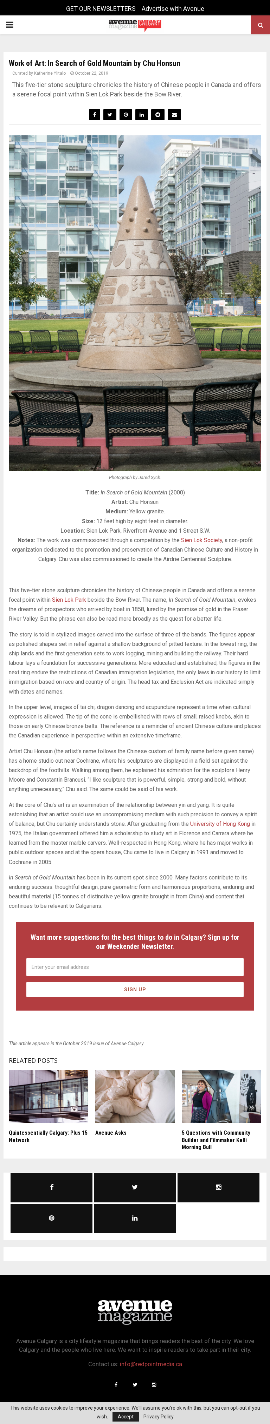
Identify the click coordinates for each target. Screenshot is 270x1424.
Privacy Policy (158, 1416)
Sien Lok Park (69, 599)
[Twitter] (135, 1384)
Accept (126, 1416)
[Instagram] (154, 1384)
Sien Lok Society (201, 540)
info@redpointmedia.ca (151, 1364)
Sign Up (135, 989)
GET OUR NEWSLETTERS (101, 8)
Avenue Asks (111, 1132)
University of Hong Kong (220, 824)
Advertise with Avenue (173, 8)
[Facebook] (116, 1384)
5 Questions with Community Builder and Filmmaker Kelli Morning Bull (216, 1140)
